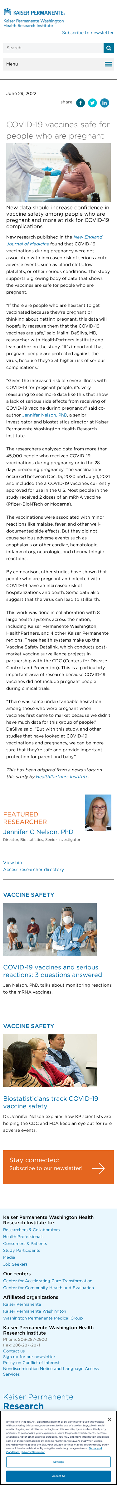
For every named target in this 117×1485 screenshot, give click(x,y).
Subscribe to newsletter (88, 33)
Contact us (14, 1351)
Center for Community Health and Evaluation (48, 1288)
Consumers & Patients (25, 1244)
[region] (58, 1448)
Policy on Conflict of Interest (31, 1363)
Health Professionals (23, 1237)
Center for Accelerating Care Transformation (47, 1281)
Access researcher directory (33, 870)
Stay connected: (34, 1160)
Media (9, 1258)
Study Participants (21, 1251)
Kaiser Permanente (22, 1305)
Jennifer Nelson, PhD (44, 415)
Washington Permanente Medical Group (43, 1318)
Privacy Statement (33, 1452)
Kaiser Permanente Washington (34, 1311)
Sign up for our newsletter (29, 1357)
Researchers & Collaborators (31, 1230)
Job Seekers (15, 1264)
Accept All (58, 1476)
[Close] (109, 1419)
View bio (12, 863)
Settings (58, 1462)
